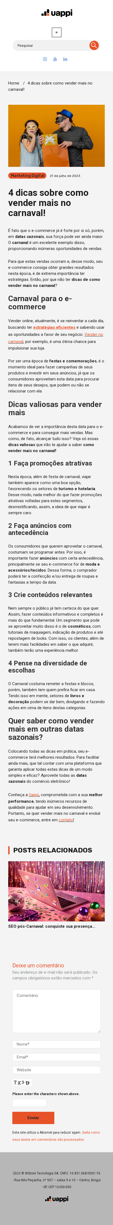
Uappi (34, 794)
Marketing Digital (27, 175)
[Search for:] (56, 45)
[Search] (94, 45)
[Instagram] (45, 60)
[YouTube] (55, 60)
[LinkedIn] (65, 60)
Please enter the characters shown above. (46, 1094)
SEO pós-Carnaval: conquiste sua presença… (51, 926)
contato (66, 819)
